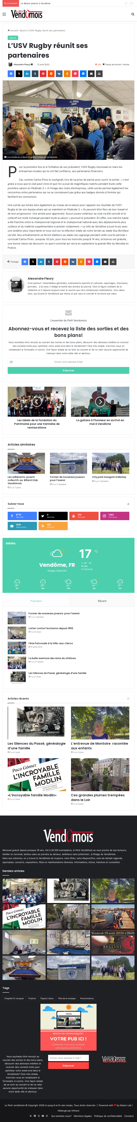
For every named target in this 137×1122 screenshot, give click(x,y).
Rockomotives (87, 998)
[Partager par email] (91, 73)
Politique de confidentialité (108, 1116)
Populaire (36, 601)
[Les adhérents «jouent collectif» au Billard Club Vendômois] (26, 463)
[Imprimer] (99, 73)
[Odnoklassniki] (67, 73)
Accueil (14, 30)
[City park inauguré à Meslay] (110, 463)
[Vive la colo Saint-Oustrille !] (112, 916)
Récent (102, 601)
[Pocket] (75, 73)
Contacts (129, 1116)
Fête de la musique (67, 998)
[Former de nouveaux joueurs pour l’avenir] (68, 463)
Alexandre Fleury (22, 64)
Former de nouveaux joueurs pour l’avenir (68, 478)
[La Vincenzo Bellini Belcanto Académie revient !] (112, 942)
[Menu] (4, 15)
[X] (19, 73)
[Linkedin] (27, 73)
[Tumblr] (35, 73)
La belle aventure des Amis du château (52, 658)
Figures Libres (46, 998)
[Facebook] (11, 73)
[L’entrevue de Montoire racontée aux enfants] (100, 723)
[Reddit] (51, 73)
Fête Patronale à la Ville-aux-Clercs (51, 643)
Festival (32, 998)
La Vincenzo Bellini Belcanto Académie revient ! (45, 3)
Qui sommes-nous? (61, 1116)
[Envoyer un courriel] (32, 64)
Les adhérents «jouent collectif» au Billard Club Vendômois (23, 480)
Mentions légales (83, 1116)
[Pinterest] (43, 73)
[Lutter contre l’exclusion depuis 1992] (17, 633)
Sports (23, 30)
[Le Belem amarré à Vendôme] (68, 942)
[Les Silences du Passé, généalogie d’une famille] (17, 677)
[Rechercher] (132, 15)
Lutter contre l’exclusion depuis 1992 (51, 628)
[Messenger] (83, 73)
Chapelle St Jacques (14, 998)
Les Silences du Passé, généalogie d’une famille (57, 673)
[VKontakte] (59, 73)
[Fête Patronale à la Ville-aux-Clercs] (17, 648)
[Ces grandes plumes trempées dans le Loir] (100, 774)
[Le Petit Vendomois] (27, 14)
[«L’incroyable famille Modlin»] (37, 774)
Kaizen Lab (125, 1105)
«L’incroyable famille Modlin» (32, 795)
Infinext (75, 1110)
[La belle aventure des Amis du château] (17, 663)
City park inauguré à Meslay (109, 477)
